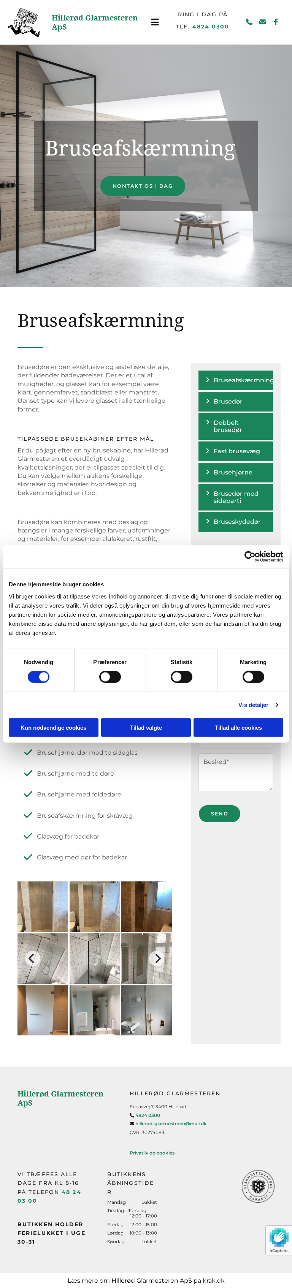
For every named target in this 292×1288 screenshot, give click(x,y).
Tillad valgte (146, 727)
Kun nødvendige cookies (53, 727)
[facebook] (275, 22)
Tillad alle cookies (238, 727)
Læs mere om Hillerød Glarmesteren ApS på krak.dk (146, 1280)
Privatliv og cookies (152, 1153)
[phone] (249, 22)
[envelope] (262, 22)
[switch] (110, 677)
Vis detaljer (253, 705)
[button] (155, 22)
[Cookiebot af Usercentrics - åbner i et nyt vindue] (250, 556)
